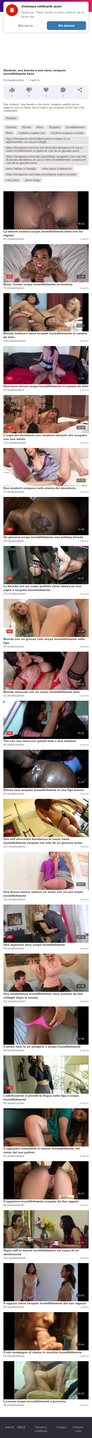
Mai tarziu (25, 25)
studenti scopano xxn (31, 133)
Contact (61, 1427)
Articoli (9, 1427)
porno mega (32, 180)
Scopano (54, 127)
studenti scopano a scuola (67, 133)
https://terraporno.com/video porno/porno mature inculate (41, 174)
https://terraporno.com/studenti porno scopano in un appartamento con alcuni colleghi (38, 140)
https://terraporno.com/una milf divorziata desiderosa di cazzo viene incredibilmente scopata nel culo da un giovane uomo (44, 149)
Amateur (11, 118)
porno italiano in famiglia (21, 168)
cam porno (12, 180)
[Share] (80, 89)
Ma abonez (66, 25)
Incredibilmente (75, 127)
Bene (9, 133)
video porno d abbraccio (56, 168)
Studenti (11, 127)
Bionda (26, 127)
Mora (40, 127)
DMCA (21, 1427)
